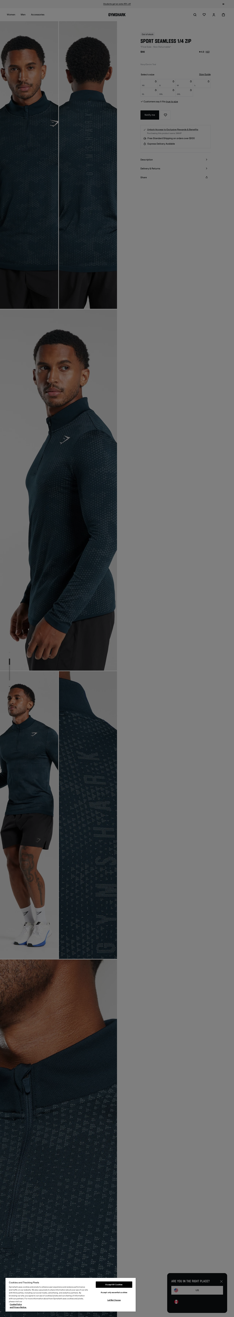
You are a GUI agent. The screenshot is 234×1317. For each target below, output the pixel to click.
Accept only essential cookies (114, 1292)
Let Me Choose (114, 1300)
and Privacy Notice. (18, 1307)
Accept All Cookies (113, 1284)
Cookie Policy (16, 1304)
